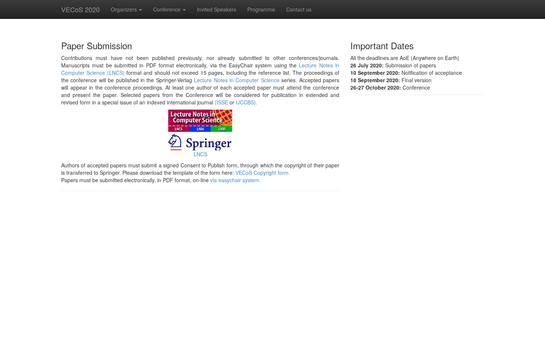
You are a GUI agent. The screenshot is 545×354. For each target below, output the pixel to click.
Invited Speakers (216, 9)
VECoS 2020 (80, 9)
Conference (167, 9)
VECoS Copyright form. (262, 172)
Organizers (124, 9)
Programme (261, 9)
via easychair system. (235, 180)
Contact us (298, 9)
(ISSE (221, 102)
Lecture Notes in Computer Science (237, 80)
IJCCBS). (246, 102)
